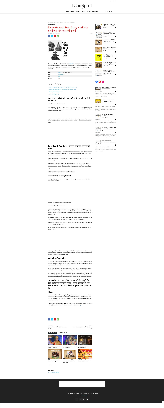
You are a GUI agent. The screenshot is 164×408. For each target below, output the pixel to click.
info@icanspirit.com (84, 395)
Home (67, 11)
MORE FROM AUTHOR (62, 332)
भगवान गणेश (71, 63)
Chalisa (84, 11)
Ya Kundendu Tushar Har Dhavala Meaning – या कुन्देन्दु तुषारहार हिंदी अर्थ (108, 116)
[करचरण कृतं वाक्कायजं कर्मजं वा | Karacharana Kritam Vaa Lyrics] (98, 142)
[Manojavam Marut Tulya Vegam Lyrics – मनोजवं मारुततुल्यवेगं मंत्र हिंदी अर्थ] (98, 129)
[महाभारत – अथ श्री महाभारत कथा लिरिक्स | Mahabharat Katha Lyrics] (98, 50)
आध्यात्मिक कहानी (61, 74)
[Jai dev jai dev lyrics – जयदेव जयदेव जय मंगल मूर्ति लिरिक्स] (98, 65)
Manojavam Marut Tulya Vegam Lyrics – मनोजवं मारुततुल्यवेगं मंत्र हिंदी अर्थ (109, 129)
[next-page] (50, 365)
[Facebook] (109, 1)
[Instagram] (111, 1)
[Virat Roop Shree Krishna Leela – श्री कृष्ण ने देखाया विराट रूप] (70, 340)
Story (88, 11)
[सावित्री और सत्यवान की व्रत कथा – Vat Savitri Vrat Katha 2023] (85, 354)
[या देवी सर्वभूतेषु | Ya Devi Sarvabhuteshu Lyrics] (98, 57)
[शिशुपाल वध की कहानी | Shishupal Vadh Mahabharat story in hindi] (55, 340)
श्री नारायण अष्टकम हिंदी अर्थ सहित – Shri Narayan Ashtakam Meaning (108, 101)
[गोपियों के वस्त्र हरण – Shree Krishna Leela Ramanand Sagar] (55, 354)
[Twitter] (52, 36)
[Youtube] (115, 1)
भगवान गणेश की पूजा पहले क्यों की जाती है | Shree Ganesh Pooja (82, 327)
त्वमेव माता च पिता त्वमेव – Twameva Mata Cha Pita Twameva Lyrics (109, 72)
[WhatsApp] (58, 36)
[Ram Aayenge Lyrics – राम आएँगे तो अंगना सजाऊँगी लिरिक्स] (98, 27)
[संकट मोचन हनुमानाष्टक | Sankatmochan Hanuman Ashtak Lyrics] (98, 34)
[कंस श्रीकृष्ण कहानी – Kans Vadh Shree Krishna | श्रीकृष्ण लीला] (85, 340)
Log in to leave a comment (53, 372)
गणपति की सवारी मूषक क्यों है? (54, 94)
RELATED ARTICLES (53, 332)
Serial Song (95, 11)
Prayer (72, 11)
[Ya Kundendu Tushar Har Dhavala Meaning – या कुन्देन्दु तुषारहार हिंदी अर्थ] (98, 115)
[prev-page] (48, 365)
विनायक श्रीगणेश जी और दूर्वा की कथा (55, 91)
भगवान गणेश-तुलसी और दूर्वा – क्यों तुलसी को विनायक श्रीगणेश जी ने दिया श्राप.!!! (63, 87)
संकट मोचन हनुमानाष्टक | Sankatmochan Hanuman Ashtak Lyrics (109, 33)
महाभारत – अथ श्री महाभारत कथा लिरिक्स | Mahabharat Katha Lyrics (109, 49)
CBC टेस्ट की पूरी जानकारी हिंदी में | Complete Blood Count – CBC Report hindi (68, 361)
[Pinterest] (113, 1)
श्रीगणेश (59, 72)
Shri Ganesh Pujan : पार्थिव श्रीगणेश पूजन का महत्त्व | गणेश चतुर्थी (57, 327)
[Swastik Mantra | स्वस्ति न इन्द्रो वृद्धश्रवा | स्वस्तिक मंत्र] (98, 42)
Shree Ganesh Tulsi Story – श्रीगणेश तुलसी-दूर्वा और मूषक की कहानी (62, 89)
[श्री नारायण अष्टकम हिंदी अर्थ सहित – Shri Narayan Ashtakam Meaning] (98, 101)
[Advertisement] (82, 18)
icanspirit (50, 33)
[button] (114, 11)
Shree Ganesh (53, 24)
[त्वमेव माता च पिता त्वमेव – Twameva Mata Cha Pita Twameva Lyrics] (98, 73)
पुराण (59, 76)
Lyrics (77, 11)
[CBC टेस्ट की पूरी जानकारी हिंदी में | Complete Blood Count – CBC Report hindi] (70, 354)
